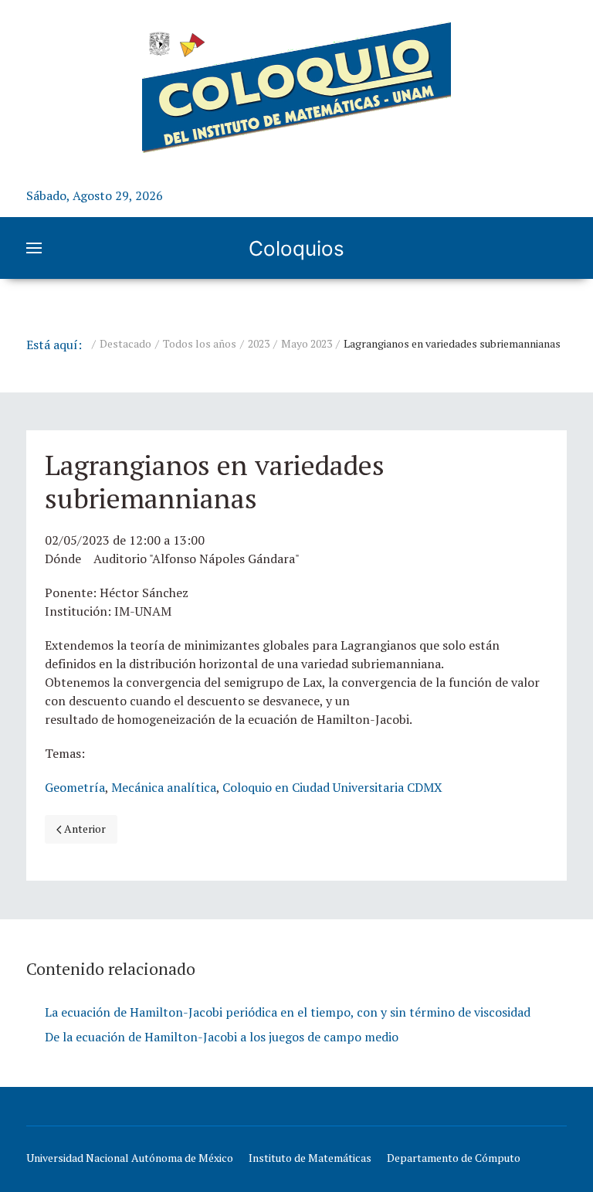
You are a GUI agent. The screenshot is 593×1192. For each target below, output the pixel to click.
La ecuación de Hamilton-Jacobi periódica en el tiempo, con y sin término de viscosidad (287, 1012)
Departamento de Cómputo (453, 1157)
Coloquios (296, 248)
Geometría (75, 787)
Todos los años (199, 343)
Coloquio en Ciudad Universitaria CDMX (332, 787)
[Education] (296, 86)
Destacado (125, 343)
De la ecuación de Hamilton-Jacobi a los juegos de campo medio (221, 1036)
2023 (258, 343)
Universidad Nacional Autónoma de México (129, 1157)
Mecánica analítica (163, 787)
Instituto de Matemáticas (310, 1157)
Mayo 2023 (306, 343)
